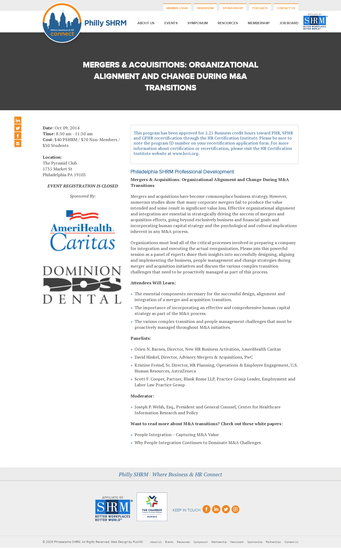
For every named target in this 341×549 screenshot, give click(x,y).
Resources (228, 23)
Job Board (288, 23)
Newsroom (205, 8)
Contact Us (286, 8)
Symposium (198, 23)
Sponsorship (233, 8)
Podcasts (260, 8)
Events (171, 23)
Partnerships (273, 542)
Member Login (177, 8)
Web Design (119, 542)
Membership (259, 23)
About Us (146, 23)
